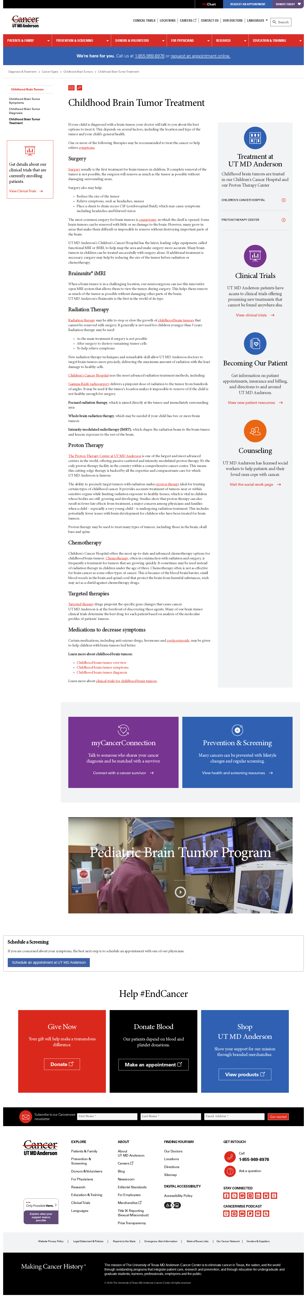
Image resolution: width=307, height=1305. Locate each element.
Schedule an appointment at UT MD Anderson (49, 962)
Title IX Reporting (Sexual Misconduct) (133, 1213)
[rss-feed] (266, 1213)
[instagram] (250, 1195)
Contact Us (210, 20)
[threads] (274, 1195)
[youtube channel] (242, 1195)
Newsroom (126, 1179)
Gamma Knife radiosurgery (88, 384)
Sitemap (170, 1175)
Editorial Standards (132, 1187)
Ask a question (250, 1171)
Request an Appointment (247, 4)
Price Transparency (132, 1223)
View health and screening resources (234, 773)
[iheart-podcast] (258, 1213)
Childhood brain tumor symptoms (102, 668)
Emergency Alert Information (161, 1241)
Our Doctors (232, 20)
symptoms (86, 148)
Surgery (74, 170)
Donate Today (285, 4)
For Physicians (182, 40)
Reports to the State (124, 1241)
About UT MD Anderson (131, 1153)
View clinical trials (251, 315)
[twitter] (234, 1195)
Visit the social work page (252, 484)
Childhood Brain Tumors (27, 89)
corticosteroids (178, 641)
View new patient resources (252, 402)
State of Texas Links (197, 1241)
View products (242, 1074)
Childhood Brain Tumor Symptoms (24, 101)
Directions (171, 1167)
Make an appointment (151, 1065)
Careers (186, 20)
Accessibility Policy (178, 1196)
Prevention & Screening (74, 40)
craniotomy (147, 220)
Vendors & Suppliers (257, 1241)
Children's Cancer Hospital (88, 376)
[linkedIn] (258, 1195)
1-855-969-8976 (150, 55)
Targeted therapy (81, 604)
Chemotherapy (117, 558)
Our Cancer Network (228, 1241)
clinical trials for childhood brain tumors (126, 681)
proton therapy (167, 484)
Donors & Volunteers (132, 40)
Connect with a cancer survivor (120, 773)
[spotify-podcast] (234, 1213)
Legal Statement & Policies (88, 1241)
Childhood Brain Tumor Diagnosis (24, 111)
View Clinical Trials (22, 191)
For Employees (129, 1195)
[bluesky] (266, 1195)
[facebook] (226, 1195)
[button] (71, 86)
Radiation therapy (81, 320)
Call (254, 1156)
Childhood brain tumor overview (101, 663)
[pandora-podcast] (250, 1213)
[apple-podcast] (226, 1213)
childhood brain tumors (176, 320)
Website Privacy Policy (51, 1241)
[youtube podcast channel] (242, 1213)
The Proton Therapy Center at (104, 456)
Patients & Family (20, 40)
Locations (171, 1159)
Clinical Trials (144, 20)
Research (223, 40)
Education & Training (269, 40)
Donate (60, 1064)
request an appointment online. (200, 55)
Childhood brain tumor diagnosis (102, 673)
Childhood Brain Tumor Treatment (24, 121)
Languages (255, 20)
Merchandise (128, 1203)
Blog (121, 1171)
